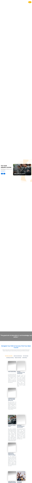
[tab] (8, 356)
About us (9, 3)
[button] (12, 366)
